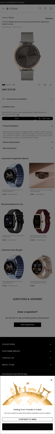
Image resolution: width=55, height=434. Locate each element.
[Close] (27, 378)
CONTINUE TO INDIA (27, 419)
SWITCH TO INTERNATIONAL (27, 427)
